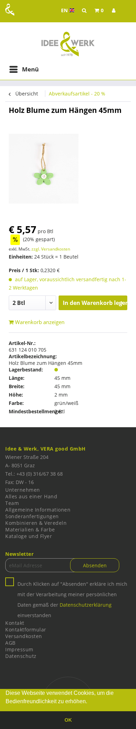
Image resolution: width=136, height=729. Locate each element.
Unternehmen (22, 489)
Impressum (19, 649)
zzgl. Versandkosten (50, 249)
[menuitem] (99, 10)
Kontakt (14, 623)
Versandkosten (23, 636)
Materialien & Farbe (30, 529)
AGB (10, 642)
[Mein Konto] (113, 10)
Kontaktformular (25, 629)
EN (68, 10)
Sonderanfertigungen (32, 516)
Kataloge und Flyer (28, 536)
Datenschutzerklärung (86, 604)
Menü (30, 69)
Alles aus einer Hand (31, 496)
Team (12, 503)
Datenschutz (21, 656)
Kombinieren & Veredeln (36, 523)
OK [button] (68, 720)
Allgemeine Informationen (37, 509)
